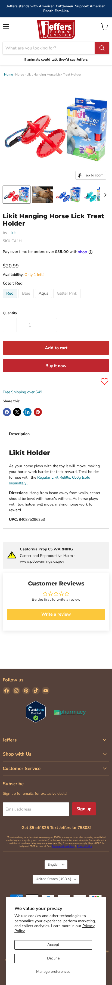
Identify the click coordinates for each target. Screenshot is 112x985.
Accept (53, 944)
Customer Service (22, 768)
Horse (19, 74)
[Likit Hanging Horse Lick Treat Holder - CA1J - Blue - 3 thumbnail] (68, 194)
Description (19, 434)
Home (8, 74)
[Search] (102, 48)
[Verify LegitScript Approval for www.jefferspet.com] (36, 712)
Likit (12, 232)
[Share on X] (17, 412)
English (53, 864)
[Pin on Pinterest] (38, 412)
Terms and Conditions (63, 846)
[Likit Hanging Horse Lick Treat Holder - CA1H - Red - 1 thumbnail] (16, 194)
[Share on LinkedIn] (27, 412)
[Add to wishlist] (104, 381)
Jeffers (10, 740)
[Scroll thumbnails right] (104, 195)
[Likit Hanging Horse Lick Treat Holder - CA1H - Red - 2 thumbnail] (43, 194)
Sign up (84, 809)
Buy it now (56, 366)
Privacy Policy (84, 846)
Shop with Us (17, 754)
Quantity (10, 313)
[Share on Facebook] (7, 412)
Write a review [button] (56, 614)
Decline (53, 958)
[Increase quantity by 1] (50, 325)
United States (53, 879)
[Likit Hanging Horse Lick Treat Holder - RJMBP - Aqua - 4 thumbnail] (95, 194)
